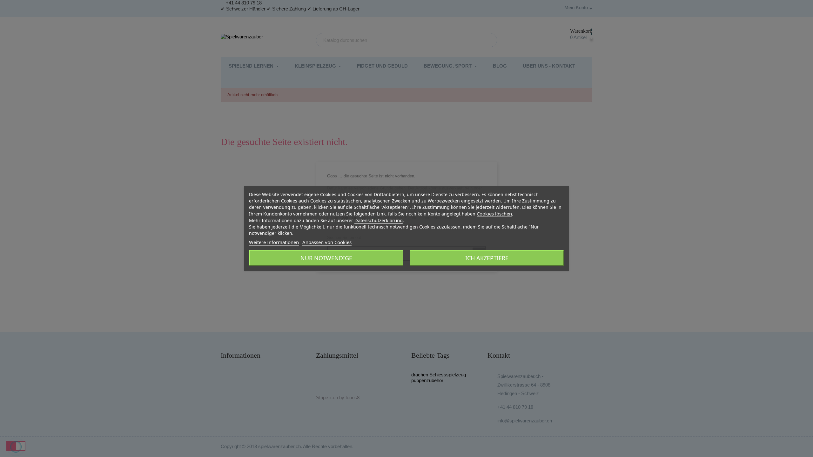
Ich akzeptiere (486, 258)
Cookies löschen (494, 213)
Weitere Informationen (274, 242)
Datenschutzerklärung (378, 220)
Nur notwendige (326, 258)
